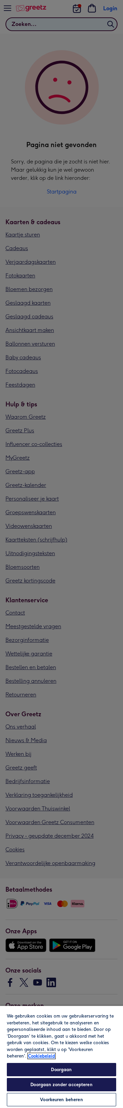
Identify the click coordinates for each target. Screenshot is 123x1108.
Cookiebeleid (41, 1056)
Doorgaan (61, 1069)
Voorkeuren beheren (61, 1099)
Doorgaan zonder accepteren (61, 1084)
